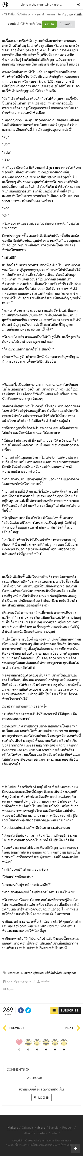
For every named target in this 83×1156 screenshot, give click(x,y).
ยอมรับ (49, 24)
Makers (14, 4)
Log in (43, 1097)
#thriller (13, 972)
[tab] (18, 1069)
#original (69, 972)
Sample (54, 1127)
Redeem (67, 1127)
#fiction (38, 972)
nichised (59, 4)
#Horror (26, 972)
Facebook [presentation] (35, 1079)
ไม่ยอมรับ (66, 24)
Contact (41, 1133)
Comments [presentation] (18, 1069)
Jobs (54, 1133)
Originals (28, 1127)
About (28, 1133)
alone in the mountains (36, 4)
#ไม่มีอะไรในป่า (53, 972)
